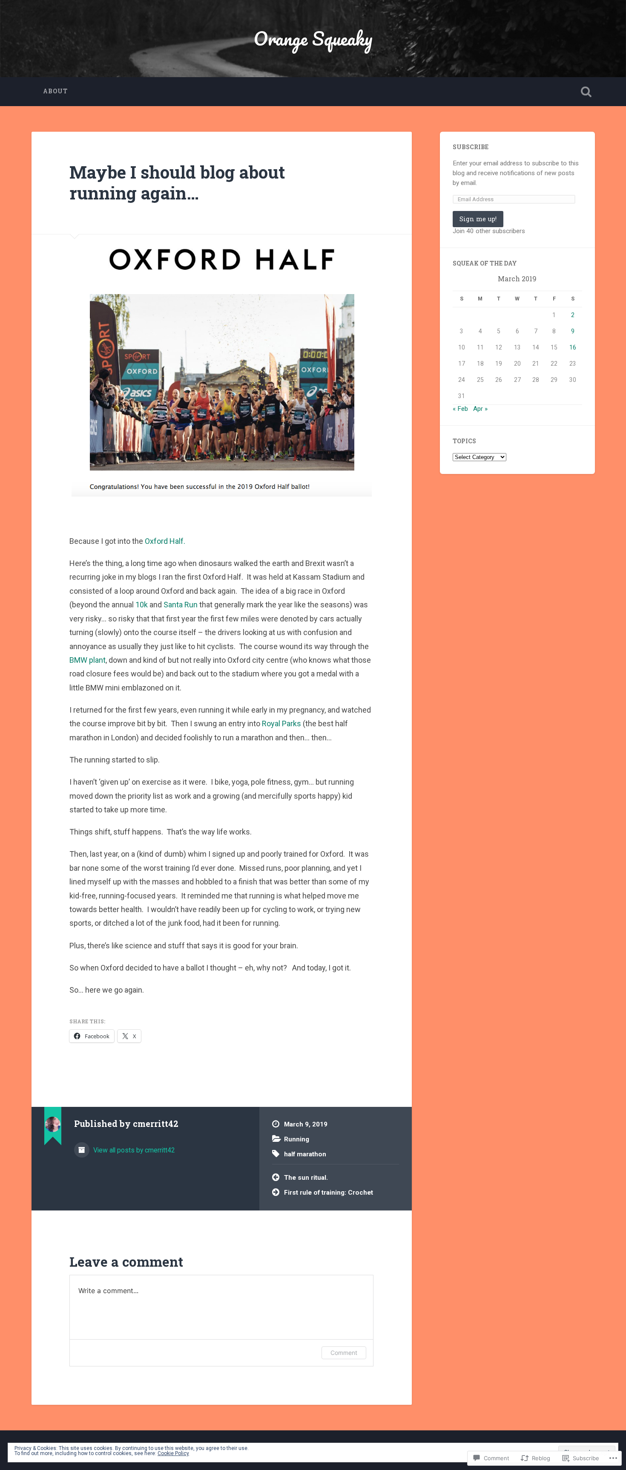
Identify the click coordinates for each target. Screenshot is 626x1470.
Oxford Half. (165, 541)
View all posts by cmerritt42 (133, 1150)
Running (296, 1139)
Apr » (480, 409)
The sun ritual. (306, 1177)
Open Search (586, 91)
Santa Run (181, 604)
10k (141, 604)
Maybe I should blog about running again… (177, 182)
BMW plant (87, 660)
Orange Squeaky (313, 38)
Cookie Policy (173, 1453)
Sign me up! (478, 219)
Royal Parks (281, 723)
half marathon (305, 1154)
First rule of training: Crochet (328, 1192)
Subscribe (470, 147)
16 (572, 347)
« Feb (460, 409)
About (55, 91)
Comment (343, 1352)
